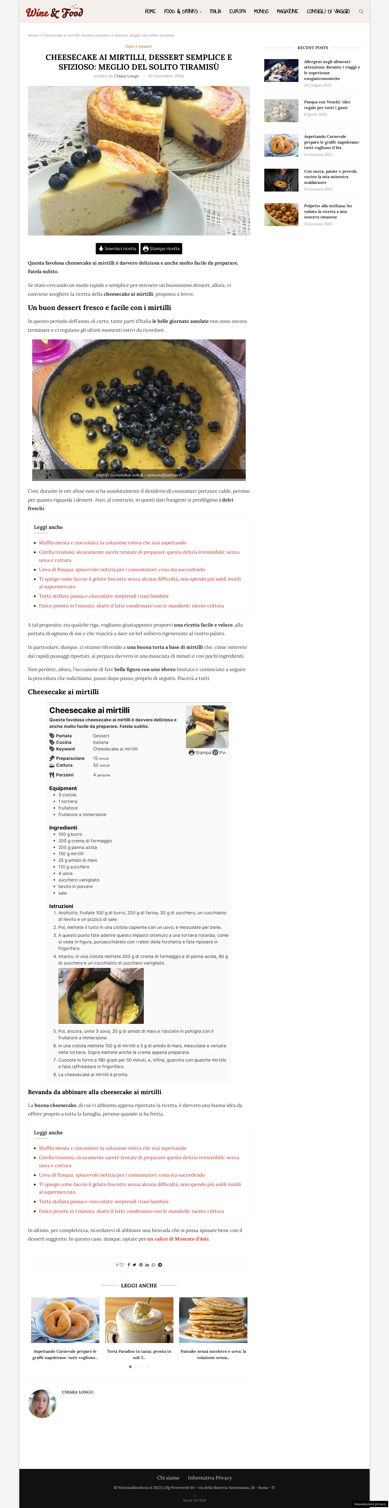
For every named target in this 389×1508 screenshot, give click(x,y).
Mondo (261, 11)
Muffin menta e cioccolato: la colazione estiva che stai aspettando (113, 542)
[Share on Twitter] (134, 1264)
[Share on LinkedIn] (147, 1264)
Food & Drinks (181, 11)
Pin (222, 752)
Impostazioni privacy (370, 1504)
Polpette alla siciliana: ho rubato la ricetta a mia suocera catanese (328, 211)
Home (150, 11)
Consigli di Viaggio (328, 11)
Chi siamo (168, 1478)
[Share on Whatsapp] (153, 1264)
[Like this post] (122, 1264)
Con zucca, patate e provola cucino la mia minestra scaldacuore (330, 177)
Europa (238, 11)
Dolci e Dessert (139, 46)
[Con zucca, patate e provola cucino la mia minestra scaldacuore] (281, 180)
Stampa (202, 752)
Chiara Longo (126, 75)
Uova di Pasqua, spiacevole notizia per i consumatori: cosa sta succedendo (122, 569)
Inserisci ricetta (120, 248)
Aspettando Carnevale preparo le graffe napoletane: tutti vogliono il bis (332, 142)
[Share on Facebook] (129, 1264)
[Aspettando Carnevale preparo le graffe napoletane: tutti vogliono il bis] (65, 1320)
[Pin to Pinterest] (141, 1264)
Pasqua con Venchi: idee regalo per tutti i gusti (327, 104)
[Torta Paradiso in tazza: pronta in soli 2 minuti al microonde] (139, 1320)
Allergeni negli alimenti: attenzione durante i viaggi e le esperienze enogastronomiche (332, 70)
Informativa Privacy (210, 1478)
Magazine (287, 11)
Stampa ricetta (164, 248)
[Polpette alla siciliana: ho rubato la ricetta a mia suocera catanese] (281, 214)
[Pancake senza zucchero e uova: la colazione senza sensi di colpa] (213, 1320)
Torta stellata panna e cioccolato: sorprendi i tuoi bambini (104, 596)
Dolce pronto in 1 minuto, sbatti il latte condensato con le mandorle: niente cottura (131, 606)
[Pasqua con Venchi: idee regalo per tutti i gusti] (281, 110)
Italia (215, 11)
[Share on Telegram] (160, 1264)
